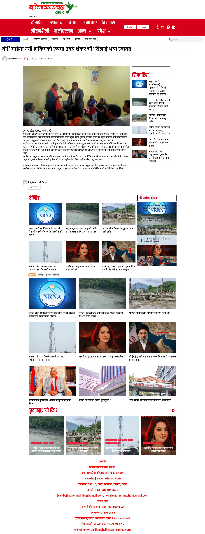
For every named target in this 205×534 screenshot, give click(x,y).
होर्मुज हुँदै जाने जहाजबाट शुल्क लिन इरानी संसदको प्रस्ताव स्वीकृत (159, 156)
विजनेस (108, 23)
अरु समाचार (34, 187)
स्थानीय (55, 23)
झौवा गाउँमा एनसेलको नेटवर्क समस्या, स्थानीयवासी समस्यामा (159, 130)
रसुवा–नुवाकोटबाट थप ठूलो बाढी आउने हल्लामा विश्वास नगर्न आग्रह (159, 105)
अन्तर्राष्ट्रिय (158, 443)
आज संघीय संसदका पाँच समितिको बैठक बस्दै (150, 400)
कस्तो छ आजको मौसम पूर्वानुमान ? (95, 400)
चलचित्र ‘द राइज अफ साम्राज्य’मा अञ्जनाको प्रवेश (159, 142)
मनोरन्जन (63, 31)
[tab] (32, 274)
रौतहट (87, 440)
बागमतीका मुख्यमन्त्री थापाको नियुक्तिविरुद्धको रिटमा (50, 401)
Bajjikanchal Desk (38, 454)
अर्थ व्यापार (46, 443)
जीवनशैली (40, 31)
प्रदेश (101, 31)
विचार (72, 23)
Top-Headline (37, 443)
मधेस (82, 440)
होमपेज (37, 23)
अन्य (82, 31)
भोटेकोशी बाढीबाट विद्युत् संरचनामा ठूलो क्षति (158, 118)
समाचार (89, 23)
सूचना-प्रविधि (72, 443)
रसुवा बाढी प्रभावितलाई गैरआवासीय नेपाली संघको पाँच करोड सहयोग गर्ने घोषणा (158, 87)
